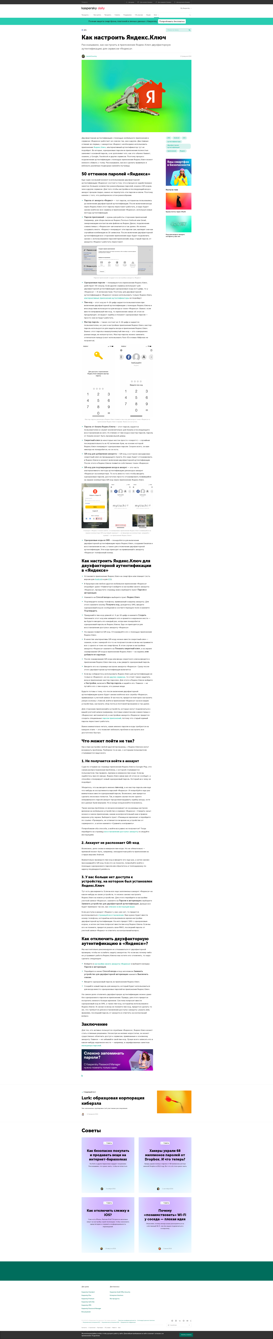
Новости (114, 1327)
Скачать (117, 15)
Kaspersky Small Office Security (120, 1292)
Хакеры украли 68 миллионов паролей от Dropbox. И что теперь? (165, 1155)
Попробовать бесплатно (172, 21)
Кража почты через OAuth (176, 212)
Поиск (189, 30)
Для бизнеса (114, 1287)
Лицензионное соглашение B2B (110, 1322)
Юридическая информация (128, 1322)
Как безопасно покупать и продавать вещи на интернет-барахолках (108, 1155)
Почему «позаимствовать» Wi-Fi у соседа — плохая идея (165, 1215)
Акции (148, 15)
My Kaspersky (185, 8)
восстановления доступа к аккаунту (121, 831)
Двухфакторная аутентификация (173, 146)
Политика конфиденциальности (127, 1320)
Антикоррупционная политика (146, 1320)
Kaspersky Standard (88, 1292)
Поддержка (127, 15)
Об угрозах (139, 15)
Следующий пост (90, 1092)
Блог (155, 15)
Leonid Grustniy (91, 56)
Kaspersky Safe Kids (88, 1302)
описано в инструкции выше (122, 907)
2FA (85, 30)
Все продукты (114, 1298)
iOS (109, 579)
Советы (109, 1143)
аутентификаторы (174, 141)
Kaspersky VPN (86, 1305)
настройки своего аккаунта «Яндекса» (112, 964)
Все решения (86, 1312)
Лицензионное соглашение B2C (91, 1322)
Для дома (131, 2)
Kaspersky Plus (86, 1295)
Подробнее (96, 1335)
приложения (171, 151)
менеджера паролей (91, 1045)
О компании (92, 1327)
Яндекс (182, 151)
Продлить (107, 15)
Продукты (85, 15)
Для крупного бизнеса (183, 2)
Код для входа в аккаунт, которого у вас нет (175, 235)
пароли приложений (111, 718)
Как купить (97, 15)
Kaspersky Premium (88, 1298)
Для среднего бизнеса (164, 2)
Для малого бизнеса (146, 2)
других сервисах (117, 677)
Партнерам (100, 1327)
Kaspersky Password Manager (91, 1308)
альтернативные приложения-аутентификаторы (106, 298)
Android (98, 579)
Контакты (84, 1327)
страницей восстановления (111, 915)
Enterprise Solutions (116, 1295)
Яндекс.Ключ (100, 147)
